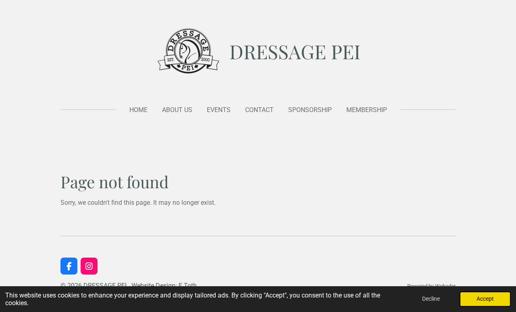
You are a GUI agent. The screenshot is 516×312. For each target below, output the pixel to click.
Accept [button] (485, 298)
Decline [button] (431, 298)
